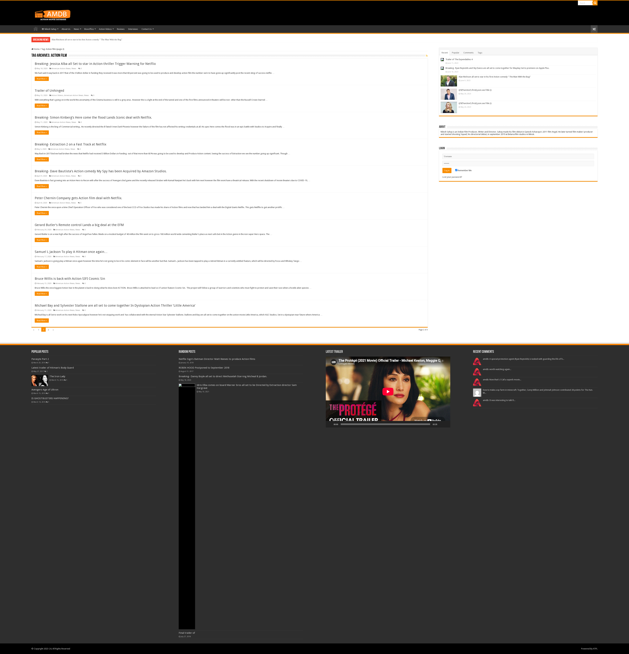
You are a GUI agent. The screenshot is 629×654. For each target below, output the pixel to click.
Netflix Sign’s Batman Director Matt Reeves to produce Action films (217, 359)
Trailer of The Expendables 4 (459, 59)
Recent (445, 52)
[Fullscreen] (446, 424)
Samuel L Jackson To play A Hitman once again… (71, 252)
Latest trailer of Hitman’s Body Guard (52, 367)
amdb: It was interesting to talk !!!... (499, 400)
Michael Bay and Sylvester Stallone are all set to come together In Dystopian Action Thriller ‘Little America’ (115, 305)
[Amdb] (56, 14)
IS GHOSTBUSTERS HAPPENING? (50, 398)
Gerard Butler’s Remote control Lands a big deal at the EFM (79, 225)
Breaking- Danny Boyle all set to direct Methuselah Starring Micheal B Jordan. (223, 376)
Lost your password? (452, 177)
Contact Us (147, 29)
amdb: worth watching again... (497, 369)
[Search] (595, 2)
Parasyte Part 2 (40, 359)
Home (35, 28)
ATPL (595, 648)
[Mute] (440, 424)
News (76, 29)
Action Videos (105, 29)
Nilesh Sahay (50, 29)
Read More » (42, 79)
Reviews (120, 29)
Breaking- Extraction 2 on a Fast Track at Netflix (70, 144)
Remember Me (464, 170)
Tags (480, 52)
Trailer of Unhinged (49, 91)
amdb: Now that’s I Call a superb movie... (502, 379)
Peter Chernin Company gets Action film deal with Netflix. (78, 198)
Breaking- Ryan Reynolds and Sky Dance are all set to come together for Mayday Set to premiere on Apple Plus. (497, 68)
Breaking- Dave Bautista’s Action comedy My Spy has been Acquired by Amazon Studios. (101, 171)
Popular (455, 52)
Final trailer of (187, 632)
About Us (66, 29)
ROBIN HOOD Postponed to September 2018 (204, 367)
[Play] (330, 424)
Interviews (133, 29)
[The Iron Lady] (39, 380)
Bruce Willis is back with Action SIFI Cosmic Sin (70, 279)
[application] (388, 392)
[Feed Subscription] (427, 55)
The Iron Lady (57, 376)
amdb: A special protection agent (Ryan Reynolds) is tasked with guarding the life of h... (523, 359)
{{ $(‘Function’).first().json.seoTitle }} (68, 39)
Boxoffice (89, 29)
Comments (468, 52)
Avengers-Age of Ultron (44, 389)
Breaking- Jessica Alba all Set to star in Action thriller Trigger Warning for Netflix (95, 64)
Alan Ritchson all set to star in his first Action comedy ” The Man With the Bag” (495, 77)
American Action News (61, 68)
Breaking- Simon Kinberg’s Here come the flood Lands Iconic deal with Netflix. (93, 117)
